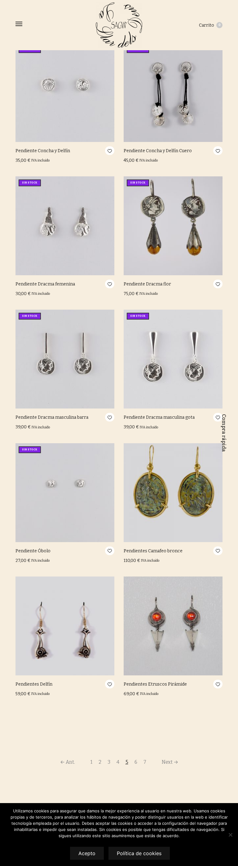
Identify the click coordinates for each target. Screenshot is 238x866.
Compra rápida (224, 433)
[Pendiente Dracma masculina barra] (64, 359)
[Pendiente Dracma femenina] (64, 225)
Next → (170, 762)
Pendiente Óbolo (33, 551)
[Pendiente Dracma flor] (173, 225)
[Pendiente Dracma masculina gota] (173, 359)
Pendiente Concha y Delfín (42, 150)
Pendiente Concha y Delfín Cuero (158, 150)
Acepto (86, 853)
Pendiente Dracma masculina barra (51, 417)
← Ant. (67, 762)
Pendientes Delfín (33, 684)
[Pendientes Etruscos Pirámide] (173, 626)
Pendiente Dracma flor (147, 284)
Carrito (210, 25)
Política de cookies (139, 853)
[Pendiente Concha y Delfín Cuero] (173, 92)
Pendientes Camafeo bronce (153, 551)
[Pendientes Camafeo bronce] (173, 492)
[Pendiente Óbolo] (64, 492)
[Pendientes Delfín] (64, 626)
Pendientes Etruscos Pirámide (155, 684)
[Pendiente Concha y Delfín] (64, 92)
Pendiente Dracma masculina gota (159, 417)
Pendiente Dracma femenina (45, 284)
